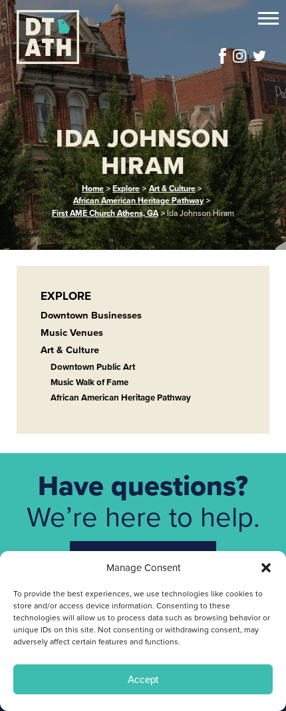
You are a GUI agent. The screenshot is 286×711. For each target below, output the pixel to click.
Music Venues (72, 332)
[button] (266, 567)
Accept (143, 679)
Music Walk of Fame (89, 382)
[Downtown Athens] (98, 37)
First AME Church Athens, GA (105, 213)
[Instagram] (239, 56)
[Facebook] (222, 56)
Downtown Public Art (93, 366)
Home (93, 189)
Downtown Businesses (91, 315)
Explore (126, 189)
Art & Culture (172, 189)
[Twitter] (259, 56)
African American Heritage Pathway (138, 201)
